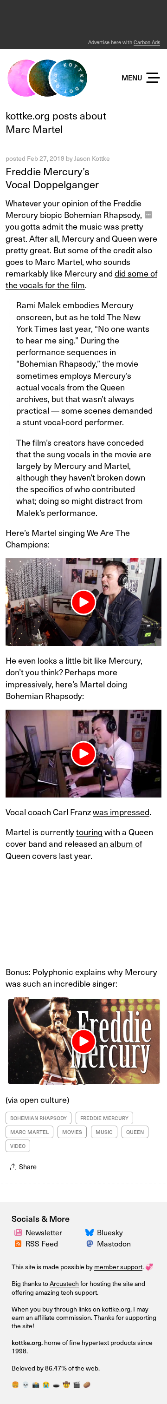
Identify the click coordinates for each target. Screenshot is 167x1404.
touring (89, 831)
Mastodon (114, 1243)
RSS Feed (42, 1243)
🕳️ (56, 1384)
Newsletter (44, 1232)
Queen (135, 1132)
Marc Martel (29, 1132)
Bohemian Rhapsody (38, 1118)
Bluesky (110, 1232)
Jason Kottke (92, 158)
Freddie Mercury (104, 1118)
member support (118, 1267)
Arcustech (64, 1283)
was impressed (121, 811)
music (104, 1132)
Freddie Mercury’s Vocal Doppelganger (52, 177)
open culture (43, 1099)
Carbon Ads (147, 42)
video (18, 1146)
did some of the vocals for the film (81, 279)
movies (72, 1132)
